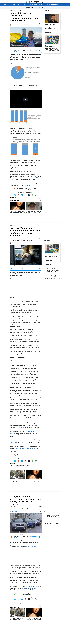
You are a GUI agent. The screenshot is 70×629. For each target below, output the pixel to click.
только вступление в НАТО (32, 177)
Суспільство (28, 7)
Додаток (22, 465)
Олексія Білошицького (30, 546)
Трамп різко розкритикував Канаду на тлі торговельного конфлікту (52, 279)
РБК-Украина (22, 62)
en (4, 1)
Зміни (39, 7)
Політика (26, 4)
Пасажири (27, 465)
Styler (48, 4)
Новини (14, 4)
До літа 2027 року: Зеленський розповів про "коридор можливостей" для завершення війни (51, 26)
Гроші (36, 7)
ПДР (20, 603)
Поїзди (17, 465)
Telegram (28, 185)
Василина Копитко (48, 45)
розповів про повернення (31, 588)
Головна (11, 10)
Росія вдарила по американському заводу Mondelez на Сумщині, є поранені (51, 271)
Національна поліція (14, 603)
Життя (35, 4)
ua (2, 1)
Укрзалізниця (12, 465)
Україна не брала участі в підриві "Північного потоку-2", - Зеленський (51, 276)
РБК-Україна (22, 278)
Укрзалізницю (37, 278)
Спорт (40, 4)
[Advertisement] (26, 287)
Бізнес (31, 4)
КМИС (11, 63)
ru (6, 1)
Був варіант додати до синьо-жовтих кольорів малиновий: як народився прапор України (52, 50)
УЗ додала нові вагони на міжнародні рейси (24, 448)
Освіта (32, 7)
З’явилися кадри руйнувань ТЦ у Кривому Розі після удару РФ (51, 267)
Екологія (43, 7)
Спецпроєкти (54, 4)
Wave (44, 4)
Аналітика (19, 4)
